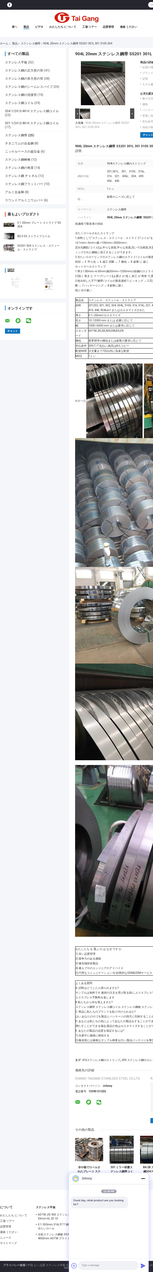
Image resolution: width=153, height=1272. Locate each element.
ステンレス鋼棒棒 (17, 159)
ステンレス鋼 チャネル (21, 176)
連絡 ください (128, 26)
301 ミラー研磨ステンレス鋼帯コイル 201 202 (122, 1169)
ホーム (4, 43)
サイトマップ (8, 1243)
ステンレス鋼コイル (19, 103)
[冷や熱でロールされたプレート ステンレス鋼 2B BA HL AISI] (89, 1150)
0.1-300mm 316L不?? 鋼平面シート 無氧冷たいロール (63, 1226)
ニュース (5, 1237)
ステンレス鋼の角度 (19, 168)
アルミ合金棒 (14, 192)
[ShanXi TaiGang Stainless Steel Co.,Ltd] (76, 18)
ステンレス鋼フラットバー (24, 184)
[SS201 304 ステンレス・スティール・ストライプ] (9, 247)
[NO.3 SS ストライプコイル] (9, 236)
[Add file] (74, 1265)
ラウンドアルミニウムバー (24, 200)
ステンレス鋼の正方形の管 (24, 70)
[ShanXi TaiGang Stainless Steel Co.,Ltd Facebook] (9, 4)
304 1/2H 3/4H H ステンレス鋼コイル (32, 111)
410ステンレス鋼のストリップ (101, 1060)
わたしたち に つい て (62, 26)
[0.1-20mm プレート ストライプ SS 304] (9, 224)
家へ (15, 26)
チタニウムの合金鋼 (19, 143)
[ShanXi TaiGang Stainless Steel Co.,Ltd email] (10, 321)
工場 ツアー (89, 26)
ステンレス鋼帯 (30, 43)
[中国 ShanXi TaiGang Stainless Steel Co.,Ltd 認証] (16, 284)
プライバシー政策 (14, 1265)
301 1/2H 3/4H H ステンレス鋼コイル (32, 123)
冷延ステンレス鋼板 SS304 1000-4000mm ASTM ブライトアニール (59, 1236)
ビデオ (39, 26)
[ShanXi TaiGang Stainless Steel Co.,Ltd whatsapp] (21, 321)
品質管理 (108, 26)
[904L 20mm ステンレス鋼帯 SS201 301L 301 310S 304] (103, 84)
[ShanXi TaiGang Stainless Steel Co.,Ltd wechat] (31, 321)
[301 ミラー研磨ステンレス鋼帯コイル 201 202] (122, 1150)
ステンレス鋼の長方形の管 (24, 78)
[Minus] (143, 1178)
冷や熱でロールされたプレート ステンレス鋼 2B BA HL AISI (89, 1169)
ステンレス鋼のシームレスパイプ (29, 87)
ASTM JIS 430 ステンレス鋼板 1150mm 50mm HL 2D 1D (63, 1216)
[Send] (143, 1265)
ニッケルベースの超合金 (22, 151)
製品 (26, 26)
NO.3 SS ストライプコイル (33, 236)
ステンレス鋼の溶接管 (21, 95)
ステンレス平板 (16, 62)
